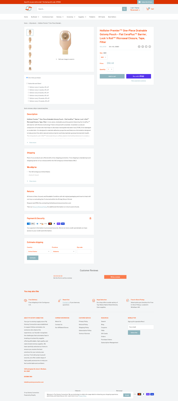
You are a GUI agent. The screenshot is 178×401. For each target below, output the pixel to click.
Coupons (104, 327)
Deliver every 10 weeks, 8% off (39, 98)
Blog (102, 324)
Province (55, 247)
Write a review (115, 277)
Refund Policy (83, 324)
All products (32, 23)
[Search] (124, 9)
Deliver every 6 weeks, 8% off (39, 92)
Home (26, 17)
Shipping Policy (84, 327)
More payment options (138, 80)
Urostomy (70, 17)
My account (134, 10)
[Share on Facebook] (139, 46)
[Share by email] (149, 46)
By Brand (34, 17)
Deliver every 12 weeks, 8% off (39, 101)
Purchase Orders (106, 339)
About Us (58, 321)
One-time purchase (34, 78)
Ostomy (58, 17)
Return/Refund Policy (40, 207)
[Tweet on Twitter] (146, 46)
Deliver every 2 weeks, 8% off (39, 87)
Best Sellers (112, 17)
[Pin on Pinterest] (142, 46)
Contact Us (58, 324)
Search (103, 321)
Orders (103, 336)
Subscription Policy (85, 330)
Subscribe (134, 332)
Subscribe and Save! (34, 83)
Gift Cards (101, 17)
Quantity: (103, 69)
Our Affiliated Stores (61, 327)
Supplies (81, 17)
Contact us (66, 302)
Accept (127, 395)
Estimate (33, 258)
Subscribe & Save (147, 2)
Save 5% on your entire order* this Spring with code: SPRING (42, 2)
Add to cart (112, 76)
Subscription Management (109, 342)
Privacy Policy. (82, 396)
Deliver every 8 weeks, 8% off (39, 95)
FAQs (102, 330)
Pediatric (92, 17)
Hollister (103, 46)
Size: (103, 53)
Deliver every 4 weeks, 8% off (39, 90)
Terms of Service (84, 333)
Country (29, 247)
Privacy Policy (83, 321)
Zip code (80, 247)
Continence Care (47, 17)
